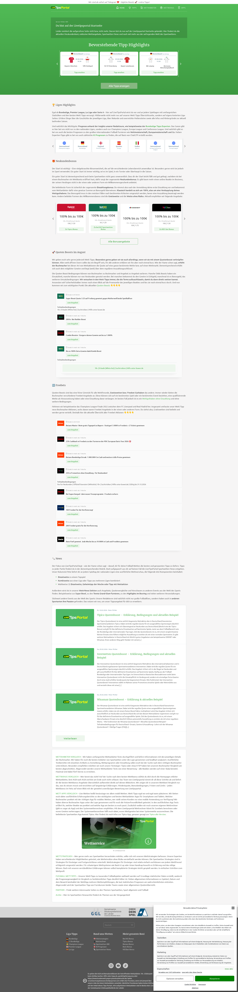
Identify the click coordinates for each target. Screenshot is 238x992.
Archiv (58, 895)
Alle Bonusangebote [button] (119, 241)
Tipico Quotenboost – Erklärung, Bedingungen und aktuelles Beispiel (137, 614)
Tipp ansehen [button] (79, 72)
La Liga (71, 949)
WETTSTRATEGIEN (64, 856)
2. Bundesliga (74, 941)
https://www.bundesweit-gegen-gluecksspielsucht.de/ (107, 978)
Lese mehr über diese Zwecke (192, 972)
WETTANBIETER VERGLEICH (68, 756)
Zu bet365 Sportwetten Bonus (103, 228)
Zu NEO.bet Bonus (166, 229)
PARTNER (60, 890)
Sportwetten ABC (103, 944)
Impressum (202, 984)
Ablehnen (195, 988)
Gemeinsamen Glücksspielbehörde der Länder (107, 988)
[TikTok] (125, 966)
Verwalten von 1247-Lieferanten (169, 972)
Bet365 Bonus (128, 938)
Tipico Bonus (128, 941)
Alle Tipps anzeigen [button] (119, 85)
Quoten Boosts (103, 285)
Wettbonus (168, 8)
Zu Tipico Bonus (71, 229)
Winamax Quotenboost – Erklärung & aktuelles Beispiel (130, 699)
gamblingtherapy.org (126, 976)
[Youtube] (118, 966)
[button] (233, 908)
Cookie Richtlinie (190, 984)
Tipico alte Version (157, 814)
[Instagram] (111, 966)
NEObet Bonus (128, 949)
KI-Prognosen (101, 947)
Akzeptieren (214, 978)
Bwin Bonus (127, 947)
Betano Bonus (128, 944)
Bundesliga (73, 938)
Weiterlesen (70, 738)
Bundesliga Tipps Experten (158, 126)
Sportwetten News (103, 949)
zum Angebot (72, 302)
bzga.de (114, 976)
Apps (183, 8)
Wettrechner (101, 941)
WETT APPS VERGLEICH (66, 793)
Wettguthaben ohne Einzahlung (156, 398)
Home (122, 8)
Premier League (75, 947)
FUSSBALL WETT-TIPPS (66, 876)
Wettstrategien (102, 938)
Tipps (134, 8)
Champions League (76, 944)
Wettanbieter (149, 8)
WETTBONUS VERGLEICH (67, 776)
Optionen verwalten (174, 978)
